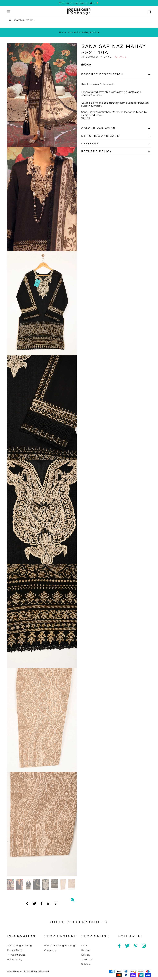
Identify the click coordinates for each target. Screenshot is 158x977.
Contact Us (50, 950)
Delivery (90, 143)
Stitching (86, 964)
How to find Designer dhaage (60, 945)
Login (84, 945)
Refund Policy (14, 959)
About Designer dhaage (20, 945)
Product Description (102, 74)
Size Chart (86, 959)
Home (62, 32)
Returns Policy (96, 151)
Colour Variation (98, 128)
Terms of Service (16, 954)
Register (85, 950)
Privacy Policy (15, 950)
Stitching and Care (100, 136)
